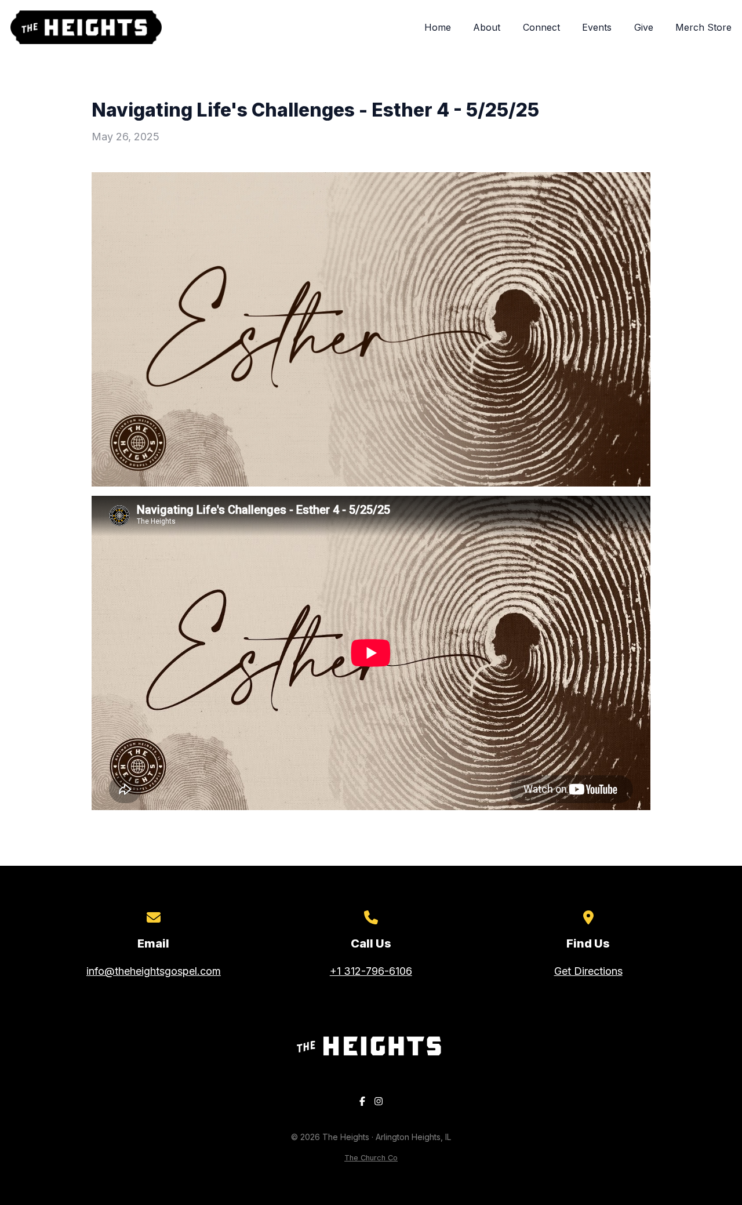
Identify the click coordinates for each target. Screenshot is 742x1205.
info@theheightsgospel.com (153, 971)
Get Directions (588, 971)
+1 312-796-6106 (371, 971)
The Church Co (371, 1157)
